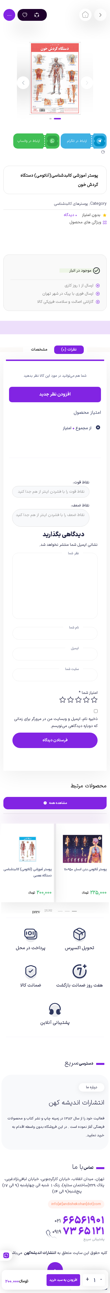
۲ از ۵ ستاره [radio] (86, 699)
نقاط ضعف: (80, 505)
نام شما (74, 627)
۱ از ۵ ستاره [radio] (94, 699)
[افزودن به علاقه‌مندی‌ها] (24, 15)
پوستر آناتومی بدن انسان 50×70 (85, 869)
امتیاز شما (88, 693)
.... (9, 15)
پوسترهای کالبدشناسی (71, 204)
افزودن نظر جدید (55, 394)
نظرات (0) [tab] (69, 350)
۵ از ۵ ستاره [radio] (62, 699)
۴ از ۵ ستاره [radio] (70, 699)
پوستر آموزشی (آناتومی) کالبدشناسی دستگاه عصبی (27, 872)
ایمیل (75, 648)
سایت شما (72, 669)
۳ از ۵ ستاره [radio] (78, 699)
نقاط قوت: (81, 482)
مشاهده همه (58, 803)
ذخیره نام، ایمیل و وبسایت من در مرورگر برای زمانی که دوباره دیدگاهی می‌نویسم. (56, 722)
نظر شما (73, 553)
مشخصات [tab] (39, 350)
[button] (23, 82)
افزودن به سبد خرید (63, 1280)
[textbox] (50, 492)
